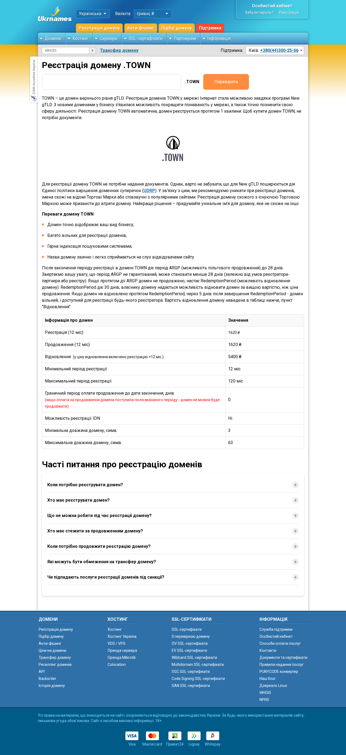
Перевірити (226, 81)
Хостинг (80, 38)
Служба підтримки (276, 629)
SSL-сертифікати (145, 38)
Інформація (219, 38)
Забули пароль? (259, 12)
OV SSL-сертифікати (190, 643)
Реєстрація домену (99, 28)
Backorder (47, 678)
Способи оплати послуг (280, 643)
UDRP (149, 190)
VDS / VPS (116, 643)
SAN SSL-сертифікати (191, 685)
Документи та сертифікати (283, 657)
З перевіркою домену (191, 636)
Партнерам (185, 38)
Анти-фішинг (140, 28)
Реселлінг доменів (55, 664)
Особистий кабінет (272, 5)
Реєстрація (289, 12)
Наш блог (268, 678)
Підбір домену (176, 28)
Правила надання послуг (282, 664)
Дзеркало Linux (273, 685)
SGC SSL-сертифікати (191, 671)
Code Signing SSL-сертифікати (198, 678)
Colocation (117, 664)
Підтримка (210, 28)
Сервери (108, 38)
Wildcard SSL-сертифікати (194, 657)
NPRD (264, 699)
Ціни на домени (52, 650)
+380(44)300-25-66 (279, 50)
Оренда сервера (122, 650)
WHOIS (265, 692)
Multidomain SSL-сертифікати (198, 664)
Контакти (268, 650)
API (42, 671)
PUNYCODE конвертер (279, 671)
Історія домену (52, 685)
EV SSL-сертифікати (189, 650)
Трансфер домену (119, 50)
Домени (53, 38)
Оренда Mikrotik (122, 657)
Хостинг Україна (122, 636)
